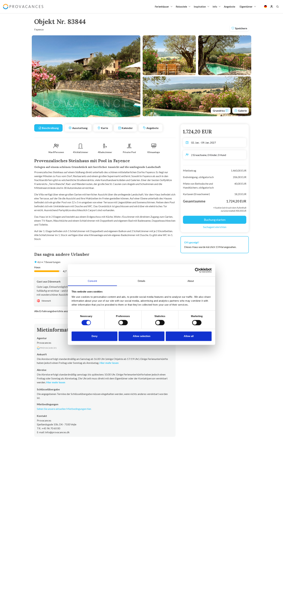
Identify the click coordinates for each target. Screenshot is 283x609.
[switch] (123, 322)
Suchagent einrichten (214, 226)
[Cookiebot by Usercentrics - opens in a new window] (197, 270)
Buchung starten (215, 219)
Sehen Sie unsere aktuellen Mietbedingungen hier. (64, 408)
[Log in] (271, 6)
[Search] (277, 6)
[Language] (265, 6)
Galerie (242, 110)
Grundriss (219, 110)
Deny (94, 336)
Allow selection (141, 336)
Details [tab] (141, 281)
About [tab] (191, 281)
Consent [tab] (92, 281)
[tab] (48, 128)
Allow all (189, 336)
